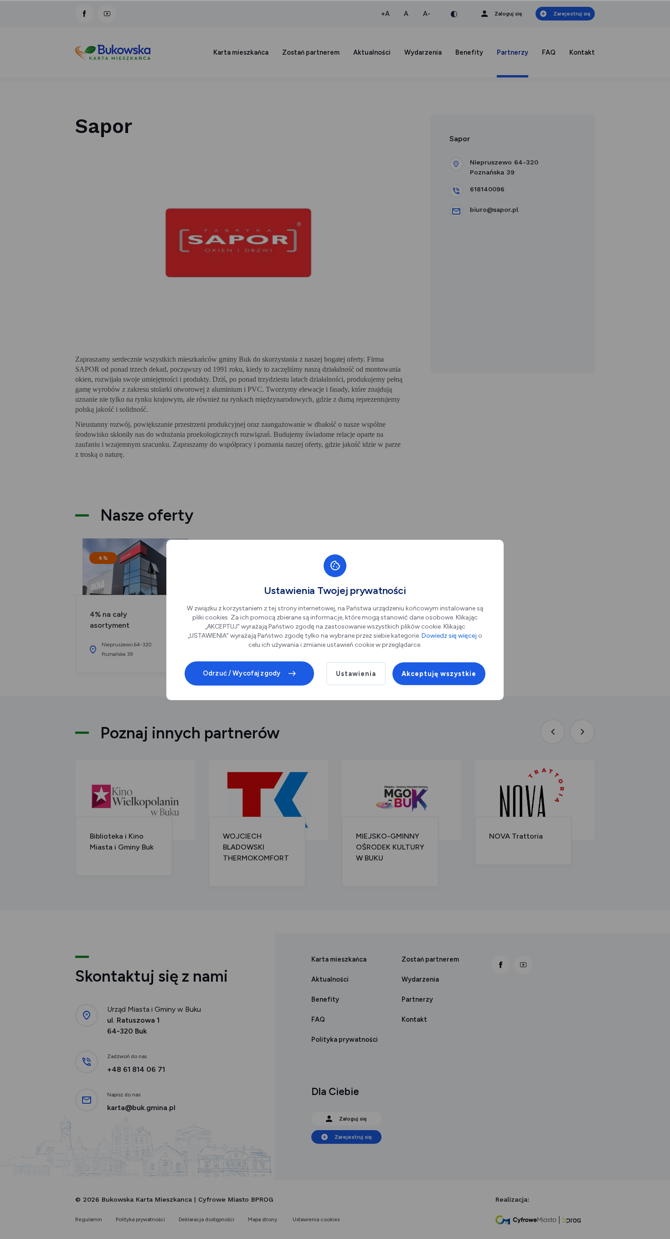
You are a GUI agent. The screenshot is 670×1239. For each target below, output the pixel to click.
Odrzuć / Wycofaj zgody (241, 673)
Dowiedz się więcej (449, 636)
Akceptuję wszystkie (439, 674)
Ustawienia (356, 674)
